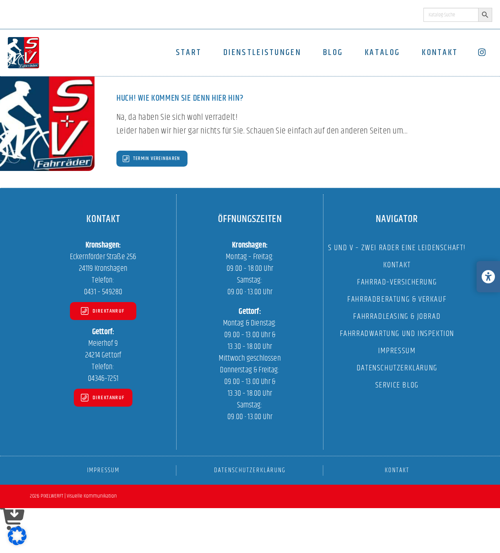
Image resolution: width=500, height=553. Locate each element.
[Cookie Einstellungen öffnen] (17, 543)
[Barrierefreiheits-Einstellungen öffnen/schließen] (488, 276)
